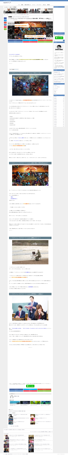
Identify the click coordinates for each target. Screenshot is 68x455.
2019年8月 (59, 106)
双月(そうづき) (16, 396)
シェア (5, 18)
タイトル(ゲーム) (56, 88)
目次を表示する (16, 69)
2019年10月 (59, 103)
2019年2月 (59, 116)
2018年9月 (59, 124)
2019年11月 (59, 101)
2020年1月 (59, 98)
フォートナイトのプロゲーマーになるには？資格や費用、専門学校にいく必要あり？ (41, 431)
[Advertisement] (30, 49)
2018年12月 (59, 119)
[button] (4, 11)
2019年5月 (59, 111)
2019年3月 (59, 114)
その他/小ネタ (55, 85)
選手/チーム (55, 93)
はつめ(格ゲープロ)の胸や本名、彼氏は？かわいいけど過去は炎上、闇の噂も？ (15, 429)
